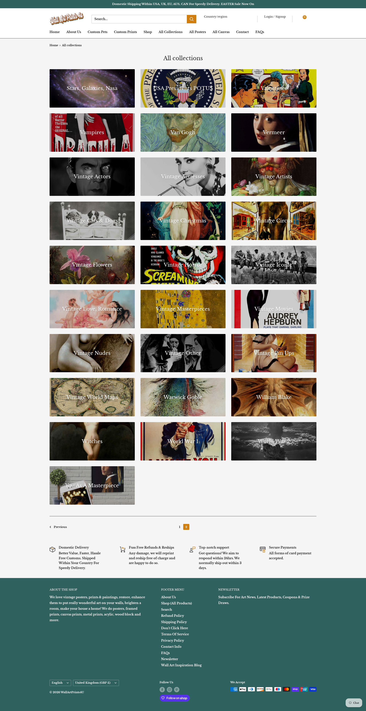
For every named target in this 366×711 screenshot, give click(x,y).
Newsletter (169, 659)
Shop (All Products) (176, 603)
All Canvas (221, 32)
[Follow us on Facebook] (162, 689)
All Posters (197, 32)
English (57, 682)
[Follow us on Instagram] (169, 689)
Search (166, 609)
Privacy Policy (172, 640)
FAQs (259, 32)
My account (274, 21)
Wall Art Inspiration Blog (181, 665)
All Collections (170, 32)
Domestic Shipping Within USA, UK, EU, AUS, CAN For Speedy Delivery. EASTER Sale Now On (183, 4)
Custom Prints (125, 32)
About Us (73, 32)
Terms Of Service (175, 634)
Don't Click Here (174, 628)
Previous (60, 527)
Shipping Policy (174, 622)
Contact (242, 32)
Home (55, 32)
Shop (148, 32)
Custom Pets (97, 32)
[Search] (191, 19)
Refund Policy (172, 616)
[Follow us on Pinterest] (176, 689)
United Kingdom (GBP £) (92, 682)
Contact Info (171, 647)
